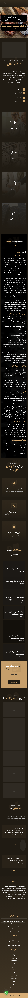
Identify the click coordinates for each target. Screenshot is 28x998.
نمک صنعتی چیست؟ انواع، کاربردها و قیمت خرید (13, 927)
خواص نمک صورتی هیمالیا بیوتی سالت (13, 921)
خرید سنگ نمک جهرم (14, 667)
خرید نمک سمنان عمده (14, 945)
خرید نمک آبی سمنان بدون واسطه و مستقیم (13, 931)
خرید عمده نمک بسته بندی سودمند (13, 924)
